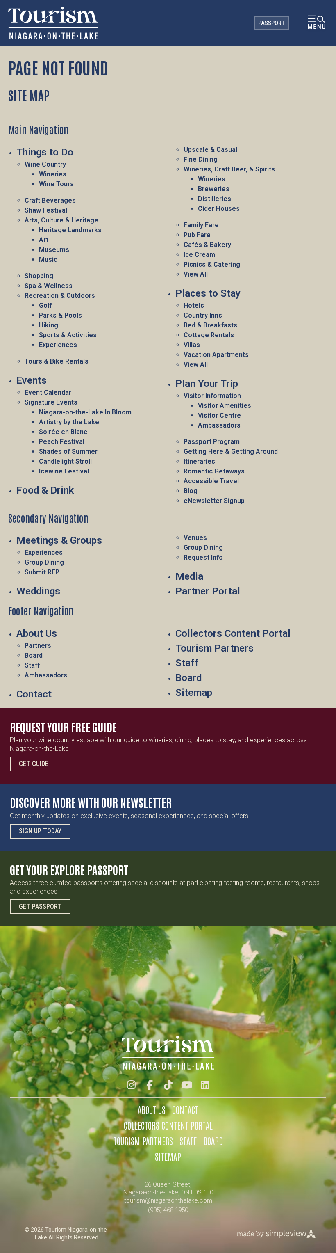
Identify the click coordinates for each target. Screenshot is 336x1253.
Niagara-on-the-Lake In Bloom (85, 412)
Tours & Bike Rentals (57, 361)
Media (189, 576)
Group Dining (44, 562)
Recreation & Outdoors (60, 296)
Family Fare (201, 225)
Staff (32, 665)
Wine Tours (56, 184)
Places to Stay (208, 293)
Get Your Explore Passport (69, 869)
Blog (191, 491)
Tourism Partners (214, 648)
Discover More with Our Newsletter (91, 802)
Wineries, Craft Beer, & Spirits (229, 169)
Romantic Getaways (214, 471)
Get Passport (40, 906)
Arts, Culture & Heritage (61, 220)
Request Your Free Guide (63, 726)
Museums (54, 250)
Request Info (203, 557)
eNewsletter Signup (214, 501)
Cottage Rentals (209, 335)
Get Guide (33, 764)
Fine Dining (201, 159)
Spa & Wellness (49, 286)
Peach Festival (61, 442)
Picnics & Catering (212, 264)
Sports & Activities (68, 335)
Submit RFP (42, 572)
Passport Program (212, 442)
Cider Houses (219, 209)
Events (31, 380)
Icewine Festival (64, 471)
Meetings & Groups (59, 540)
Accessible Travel (211, 481)
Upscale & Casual (210, 149)
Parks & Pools (60, 315)
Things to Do (44, 152)
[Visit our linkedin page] (205, 1085)
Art (43, 240)
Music (48, 259)
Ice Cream (199, 254)
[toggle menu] (316, 23)
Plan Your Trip (206, 383)
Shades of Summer (68, 451)
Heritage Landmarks (70, 230)
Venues (195, 538)
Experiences (58, 345)
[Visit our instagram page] (131, 1085)
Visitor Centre (219, 415)
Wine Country (45, 164)
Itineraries (199, 461)
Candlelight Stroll (65, 461)
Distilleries (214, 199)
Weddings (38, 591)
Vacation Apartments (216, 355)
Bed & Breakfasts (210, 325)
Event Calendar (48, 392)
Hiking (48, 325)
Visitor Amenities (224, 405)
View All (196, 274)
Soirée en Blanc (63, 432)
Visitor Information (212, 396)
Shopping (39, 276)
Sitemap (193, 692)
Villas (192, 345)
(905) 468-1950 (168, 1210)
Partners (38, 645)
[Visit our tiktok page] (168, 1085)
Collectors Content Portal (233, 633)
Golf (45, 305)
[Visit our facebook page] (150, 1085)
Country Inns (203, 315)
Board (34, 655)
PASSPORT (271, 23)
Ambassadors (219, 425)
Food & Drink (45, 490)
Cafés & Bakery (207, 245)
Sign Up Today (40, 831)
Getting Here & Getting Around (231, 451)
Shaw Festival (46, 210)
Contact (34, 694)
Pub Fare (197, 235)
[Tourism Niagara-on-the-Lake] (53, 23)
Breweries (213, 189)
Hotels (194, 305)
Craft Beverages (50, 200)
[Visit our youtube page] (186, 1085)
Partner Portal (207, 591)
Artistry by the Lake (69, 422)
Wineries (52, 174)
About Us (36, 633)
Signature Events (51, 402)
